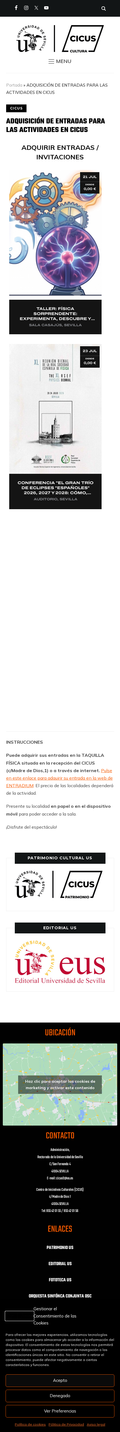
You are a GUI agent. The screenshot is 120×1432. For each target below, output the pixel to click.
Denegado (60, 1395)
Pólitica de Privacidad (66, 1424)
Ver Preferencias (60, 1411)
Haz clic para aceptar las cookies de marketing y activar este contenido (60, 1084)
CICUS (16, 108)
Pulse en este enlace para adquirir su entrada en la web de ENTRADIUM (59, 778)
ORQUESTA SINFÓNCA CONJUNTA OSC (60, 1296)
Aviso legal (96, 1424)
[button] (60, 61)
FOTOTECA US (60, 1280)
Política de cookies (30, 1424)
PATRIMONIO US (60, 1248)
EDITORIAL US (60, 1264)
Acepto (60, 1380)
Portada (14, 85)
